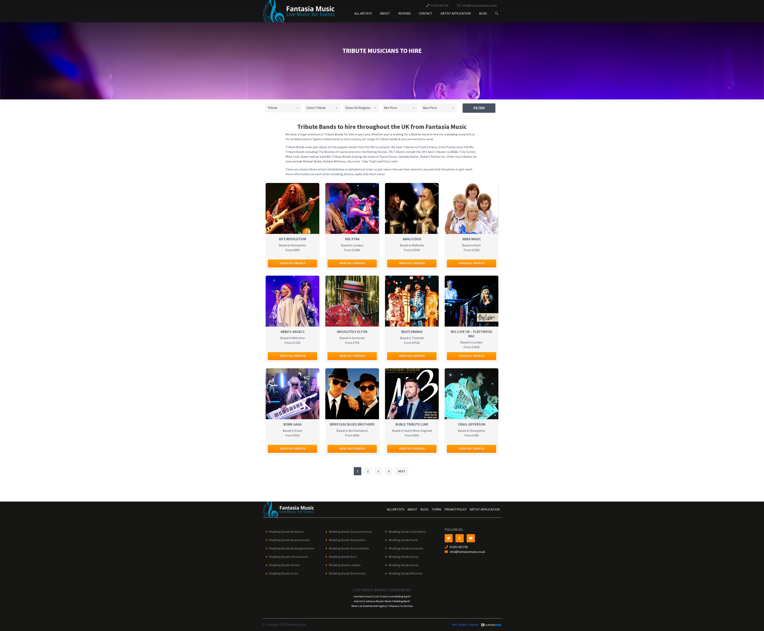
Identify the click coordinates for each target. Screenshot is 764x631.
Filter (479, 108)
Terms (436, 509)
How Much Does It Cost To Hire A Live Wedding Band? (382, 596)
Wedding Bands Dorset (284, 565)
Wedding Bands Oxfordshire (407, 532)
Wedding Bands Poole (403, 540)
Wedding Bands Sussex (404, 565)
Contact (425, 13)
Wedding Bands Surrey (403, 557)
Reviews (404, 13)
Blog (483, 13)
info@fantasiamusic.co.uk (479, 5)
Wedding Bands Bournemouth (289, 540)
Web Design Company (465, 625)
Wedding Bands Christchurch (288, 557)
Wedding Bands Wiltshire (405, 573)
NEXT (401, 471)
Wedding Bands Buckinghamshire (291, 548)
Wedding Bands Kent (343, 557)
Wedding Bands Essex (283, 573)
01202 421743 (439, 5)
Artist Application (456, 13)
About (385, 13)
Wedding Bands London (345, 565)
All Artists (363, 13)
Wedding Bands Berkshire (286, 532)
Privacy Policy (455, 509)
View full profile (293, 263)
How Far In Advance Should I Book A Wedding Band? (382, 601)
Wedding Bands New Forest (347, 573)
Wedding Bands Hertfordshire (349, 548)
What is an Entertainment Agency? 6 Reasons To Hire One (382, 606)
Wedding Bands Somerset (406, 548)
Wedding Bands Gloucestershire (350, 532)
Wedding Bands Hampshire (347, 540)
